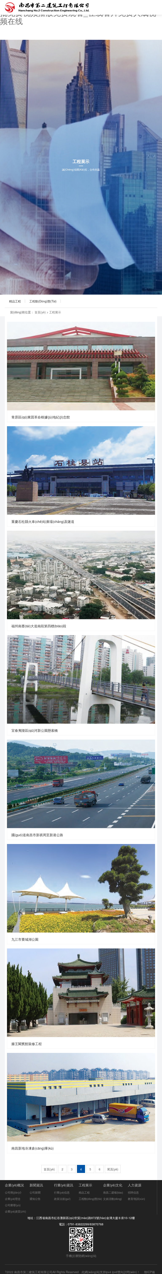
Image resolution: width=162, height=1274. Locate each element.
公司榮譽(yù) (12, 1205)
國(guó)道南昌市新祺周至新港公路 (81, 783)
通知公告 (35, 1199)
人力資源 (134, 1185)
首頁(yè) (40, 312)
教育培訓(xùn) (136, 1199)
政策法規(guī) (62, 1199)
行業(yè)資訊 (63, 1185)
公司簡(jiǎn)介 (13, 1192)
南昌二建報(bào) (113, 1192)
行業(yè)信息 (62, 1192)
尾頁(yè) (112, 1169)
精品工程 (15, 301)
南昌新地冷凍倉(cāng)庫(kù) (81, 1097)
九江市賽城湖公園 (81, 888)
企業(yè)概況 (14, 1185)
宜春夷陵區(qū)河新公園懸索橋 (81, 679)
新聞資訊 (36, 1185)
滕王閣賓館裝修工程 (81, 992)
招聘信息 (133, 1192)
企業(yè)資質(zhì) (15, 1211)
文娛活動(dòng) (112, 1199)
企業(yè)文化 (112, 1185)
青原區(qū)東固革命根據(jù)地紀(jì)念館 (81, 365)
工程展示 (55, 312)
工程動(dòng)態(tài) (43, 301)
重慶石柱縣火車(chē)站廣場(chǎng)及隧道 (81, 470)
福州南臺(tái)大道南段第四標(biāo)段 (81, 574)
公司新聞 (35, 1192)
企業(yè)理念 (12, 1199)
